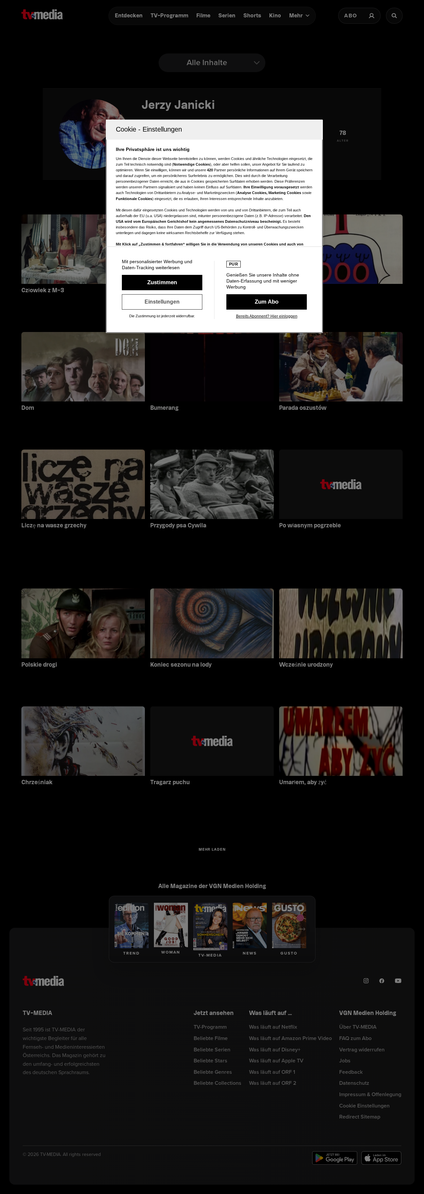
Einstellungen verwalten (162, 302)
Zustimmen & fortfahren (162, 282)
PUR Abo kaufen (266, 302)
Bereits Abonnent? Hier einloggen (266, 316)
